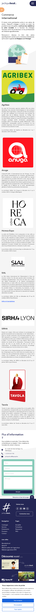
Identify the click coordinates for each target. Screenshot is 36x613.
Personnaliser (18, 605)
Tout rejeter (18, 609)
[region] (18, 598)
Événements (5, 529)
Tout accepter (18, 600)
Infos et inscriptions (8, 301)
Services (4, 527)
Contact (4, 533)
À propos (4, 531)
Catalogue (5, 525)
